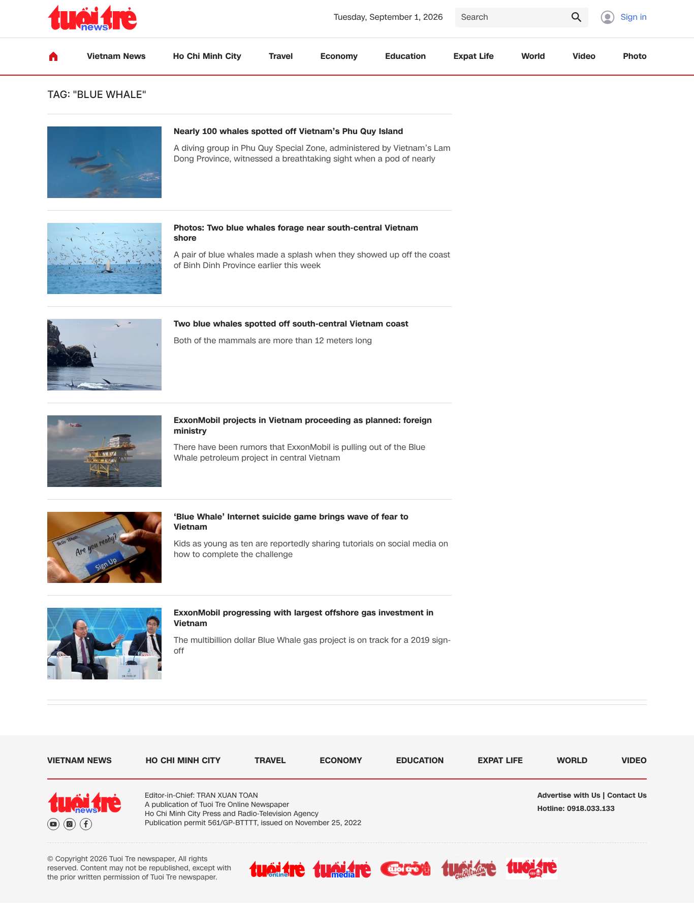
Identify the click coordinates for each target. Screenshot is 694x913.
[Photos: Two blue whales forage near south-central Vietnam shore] (104, 259)
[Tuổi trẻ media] (341, 869)
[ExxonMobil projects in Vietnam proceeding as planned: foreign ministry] (104, 451)
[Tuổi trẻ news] (92, 17)
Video (584, 56)
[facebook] (86, 824)
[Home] (53, 56)
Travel (281, 56)
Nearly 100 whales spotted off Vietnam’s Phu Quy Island (288, 131)
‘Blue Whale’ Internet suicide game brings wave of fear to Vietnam (291, 522)
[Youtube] (53, 824)
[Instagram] (70, 824)
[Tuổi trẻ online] (277, 869)
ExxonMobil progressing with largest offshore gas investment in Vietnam (303, 618)
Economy (339, 56)
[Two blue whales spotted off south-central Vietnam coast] (104, 354)
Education (405, 56)
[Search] (576, 17)
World (533, 56)
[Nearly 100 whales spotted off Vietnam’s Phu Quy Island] (104, 162)
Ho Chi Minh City (207, 56)
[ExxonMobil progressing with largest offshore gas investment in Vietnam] (104, 643)
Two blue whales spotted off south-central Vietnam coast (291, 324)
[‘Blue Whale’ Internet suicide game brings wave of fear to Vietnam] (104, 547)
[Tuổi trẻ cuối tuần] (468, 869)
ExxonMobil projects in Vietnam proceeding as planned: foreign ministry (303, 426)
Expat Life (474, 56)
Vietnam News (116, 56)
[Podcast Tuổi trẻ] (532, 869)
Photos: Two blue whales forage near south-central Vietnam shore (296, 233)
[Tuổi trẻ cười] (405, 869)
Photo (635, 56)
